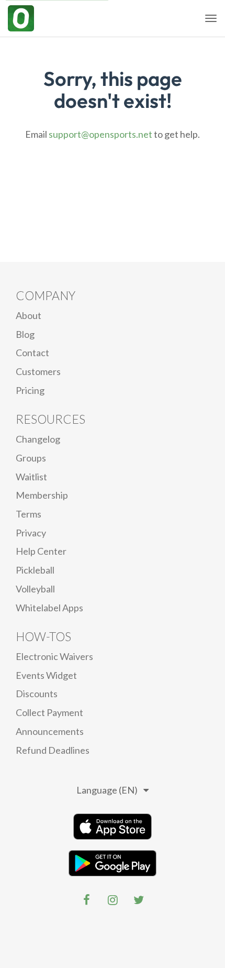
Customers (38, 371)
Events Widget (46, 675)
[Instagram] (112, 899)
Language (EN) (107, 790)
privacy (31, 532)
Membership (42, 495)
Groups (31, 458)
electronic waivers (54, 656)
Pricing (30, 390)
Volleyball (35, 589)
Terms (28, 514)
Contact (32, 352)
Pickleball (35, 570)
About (28, 315)
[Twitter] (138, 899)
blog (25, 334)
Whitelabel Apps (49, 607)
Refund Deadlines (52, 750)
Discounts (37, 693)
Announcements (50, 731)
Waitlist (31, 476)
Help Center (41, 551)
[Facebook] (86, 899)
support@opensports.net (100, 134)
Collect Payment (49, 712)
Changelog (38, 439)
